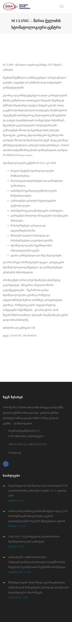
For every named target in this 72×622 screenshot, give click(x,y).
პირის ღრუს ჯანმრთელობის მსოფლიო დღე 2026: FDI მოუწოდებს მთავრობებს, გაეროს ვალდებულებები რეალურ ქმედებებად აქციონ (38, 516)
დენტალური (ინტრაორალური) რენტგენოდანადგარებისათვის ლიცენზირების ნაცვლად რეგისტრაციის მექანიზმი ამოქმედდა (37, 562)
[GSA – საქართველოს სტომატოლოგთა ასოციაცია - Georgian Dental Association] (16, 6)
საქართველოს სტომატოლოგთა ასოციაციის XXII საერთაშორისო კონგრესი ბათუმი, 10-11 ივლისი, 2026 (38, 490)
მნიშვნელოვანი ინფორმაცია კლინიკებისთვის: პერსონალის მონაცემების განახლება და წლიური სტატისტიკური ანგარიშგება (38, 587)
